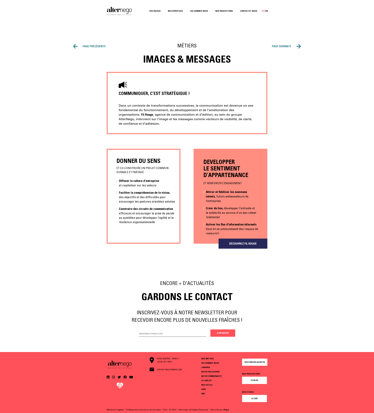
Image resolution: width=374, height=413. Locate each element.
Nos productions (224, 11)
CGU (165, 409)
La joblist (206, 380)
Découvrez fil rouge (243, 243)
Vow (203, 389)
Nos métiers (207, 358)
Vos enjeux (155, 11)
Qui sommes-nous (199, 11)
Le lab (254, 398)
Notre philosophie (210, 371)
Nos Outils (206, 385)
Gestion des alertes (254, 362)
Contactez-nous (248, 11)
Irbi (203, 393)
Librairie (205, 367)
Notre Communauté (211, 376)
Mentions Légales (115, 409)
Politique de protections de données (143, 409)
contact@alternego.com (169, 369)
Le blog (254, 380)
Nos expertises (175, 11)
